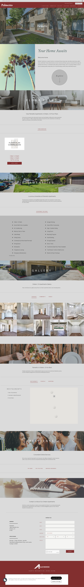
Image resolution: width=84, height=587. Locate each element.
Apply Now (79, 3)
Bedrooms (41, 533)
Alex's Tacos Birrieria (13, 392)
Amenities (53, 5)
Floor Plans (45, 5)
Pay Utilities (39, 468)
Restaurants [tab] (34, 381)
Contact (80, 5)
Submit (70, 551)
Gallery (60, 5)
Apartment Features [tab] (42, 211)
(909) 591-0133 (6, 1)
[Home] (7, 5)
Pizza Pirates (11, 398)
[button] (54, 396)
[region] (36, 579)
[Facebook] (82, 1)
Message (41, 540)
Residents (73, 5)
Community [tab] (42, 296)
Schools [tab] (43, 381)
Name (41, 522)
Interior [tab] (34, 296)
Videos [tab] (50, 296)
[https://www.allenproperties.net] (42, 566)
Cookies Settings (56, 581)
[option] (14, 150)
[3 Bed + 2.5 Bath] (14, 144)
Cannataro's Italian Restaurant (15, 395)
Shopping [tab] (51, 381)
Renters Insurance (51, 468)
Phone (41, 529)
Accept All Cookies (56, 578)
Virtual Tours (69, 3)
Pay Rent (30, 468)
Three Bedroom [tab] (42, 129)
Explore (59, 76)
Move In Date (42, 536)
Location (66, 5)
